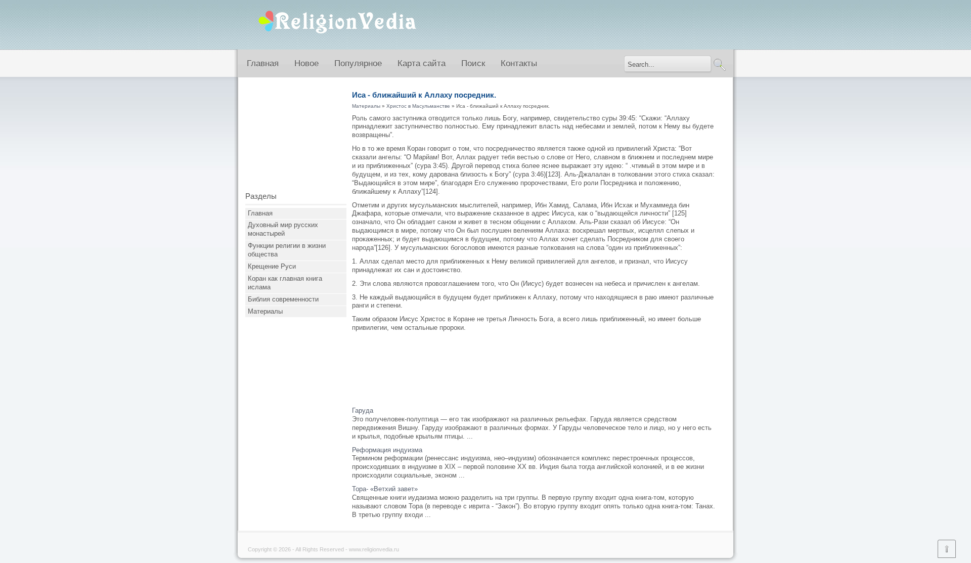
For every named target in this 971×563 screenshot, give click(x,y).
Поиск (473, 63)
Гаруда (362, 410)
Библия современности (283, 299)
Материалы (265, 311)
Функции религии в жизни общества (287, 250)
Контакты (519, 63)
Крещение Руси (272, 266)
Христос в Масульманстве (418, 106)
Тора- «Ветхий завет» (385, 489)
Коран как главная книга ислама (285, 283)
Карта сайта (422, 63)
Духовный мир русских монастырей (283, 229)
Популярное (358, 63)
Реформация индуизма (387, 450)
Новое (306, 63)
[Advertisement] (295, 138)
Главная (263, 63)
